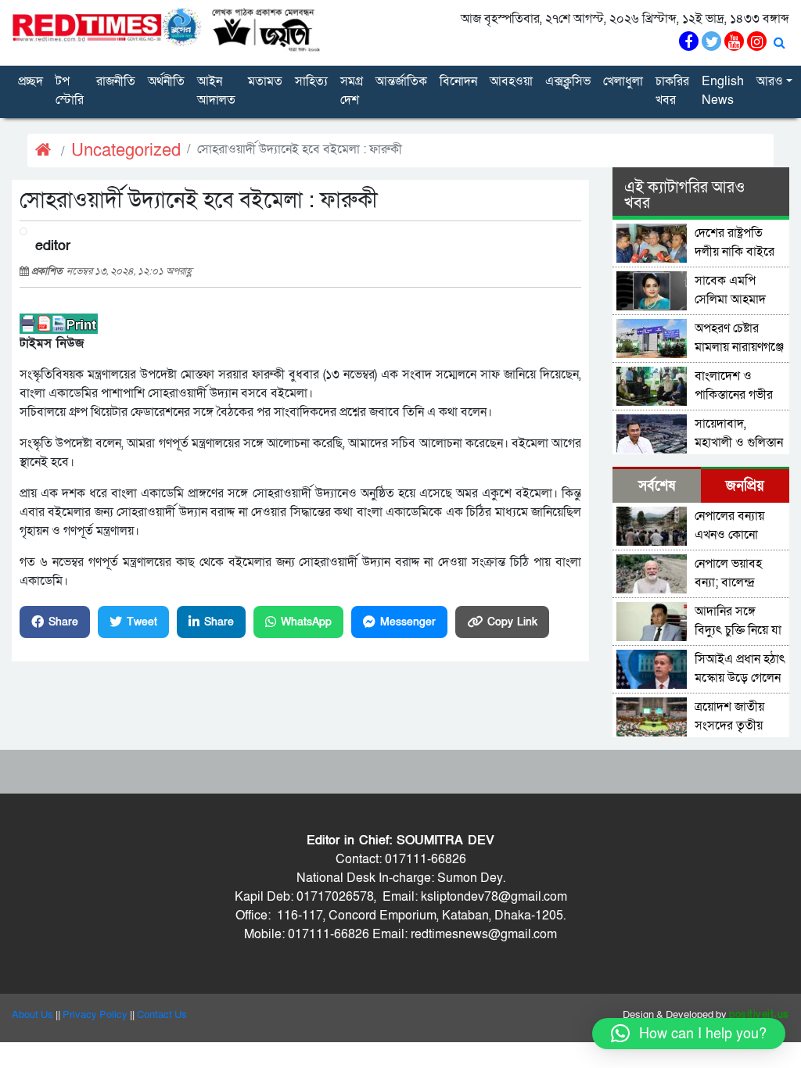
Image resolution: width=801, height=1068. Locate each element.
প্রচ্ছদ (30, 81)
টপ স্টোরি (70, 91)
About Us (32, 1015)
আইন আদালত (216, 91)
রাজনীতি (115, 81)
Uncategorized (126, 150)
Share (63, 622)
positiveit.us (759, 1015)
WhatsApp (306, 622)
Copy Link (512, 622)
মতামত (265, 81)
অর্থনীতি (166, 81)
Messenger (408, 622)
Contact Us (162, 1015)
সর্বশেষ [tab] (656, 486)
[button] (688, 1033)
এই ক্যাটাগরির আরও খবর (684, 195)
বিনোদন (458, 81)
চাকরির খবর (672, 91)
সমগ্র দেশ (351, 91)
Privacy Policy (95, 1015)
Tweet (142, 622)
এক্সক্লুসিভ (568, 81)
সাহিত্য (311, 81)
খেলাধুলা (623, 81)
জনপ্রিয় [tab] (745, 486)
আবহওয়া (511, 81)
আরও (769, 81)
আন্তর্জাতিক (401, 81)
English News (723, 91)
